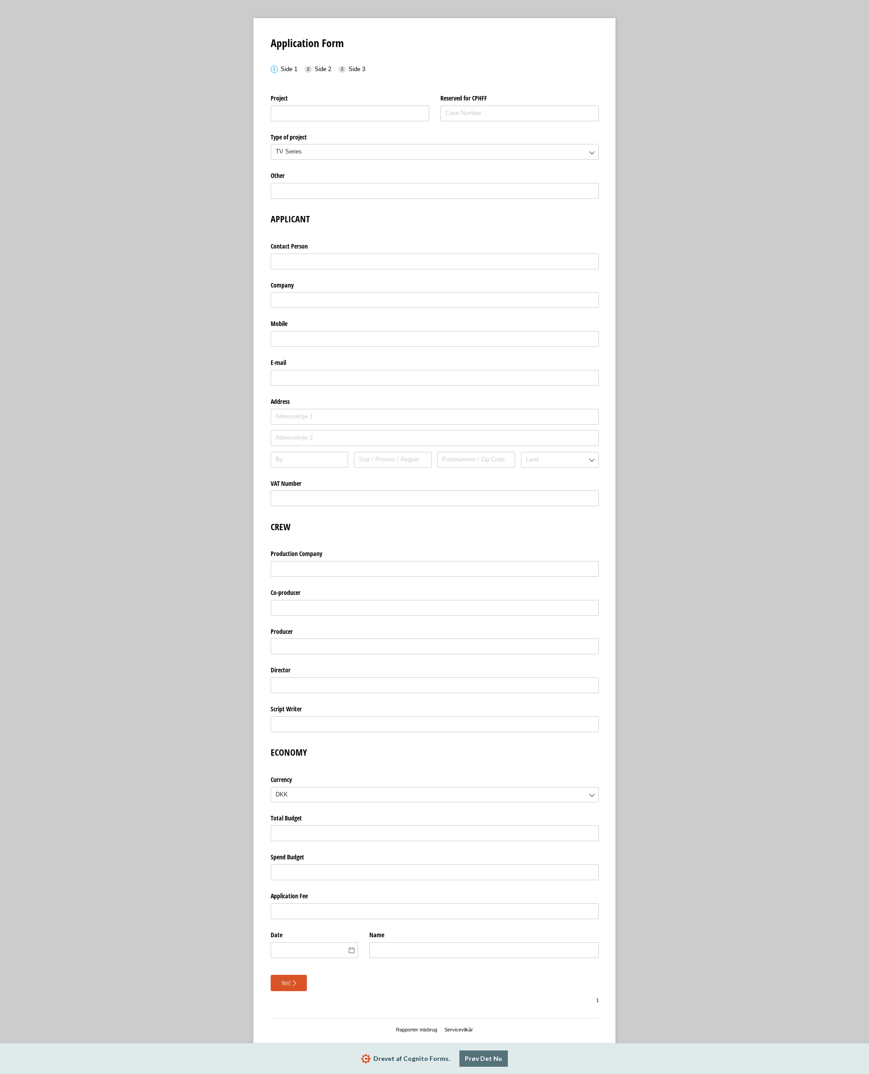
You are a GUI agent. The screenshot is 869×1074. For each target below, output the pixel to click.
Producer (282, 631)
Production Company (296, 553)
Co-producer (286, 592)
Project (279, 98)
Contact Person (289, 246)
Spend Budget (287, 857)
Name (376, 934)
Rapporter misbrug (416, 1029)
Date (276, 934)
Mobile (279, 323)
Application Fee (289, 896)
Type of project (289, 137)
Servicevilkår (458, 1029)
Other (278, 175)
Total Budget (286, 818)
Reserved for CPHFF (463, 98)
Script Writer (286, 709)
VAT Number (286, 483)
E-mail (278, 362)
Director (281, 670)
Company (282, 285)
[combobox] (435, 152)
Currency (281, 779)
